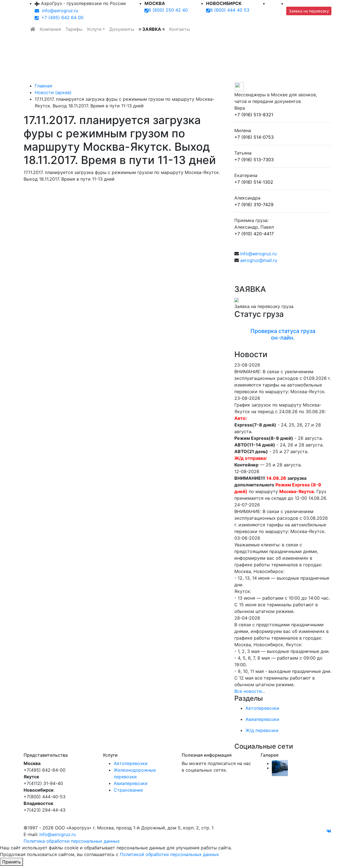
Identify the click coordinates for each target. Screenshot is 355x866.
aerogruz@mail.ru (258, 260)
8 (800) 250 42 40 (168, 10)
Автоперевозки (131, 763)
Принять (11, 862)
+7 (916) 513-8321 (253, 114)
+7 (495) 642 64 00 (61, 17)
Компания (50, 29)
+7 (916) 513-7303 (254, 159)
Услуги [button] (94, 29)
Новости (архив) (53, 92)
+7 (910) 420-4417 (254, 233)
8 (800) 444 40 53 (229, 10)
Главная (43, 86)
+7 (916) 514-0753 (254, 137)
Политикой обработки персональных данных (169, 854)
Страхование (128, 790)
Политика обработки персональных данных (72, 841)
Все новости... (249, 691)
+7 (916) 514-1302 (253, 182)
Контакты (179, 29)
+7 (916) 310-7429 (253, 204)
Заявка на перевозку (309, 11)
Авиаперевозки (131, 783)
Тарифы (73, 29)
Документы (121, 29)
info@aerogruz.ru (58, 10)
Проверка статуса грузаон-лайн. (282, 334)
